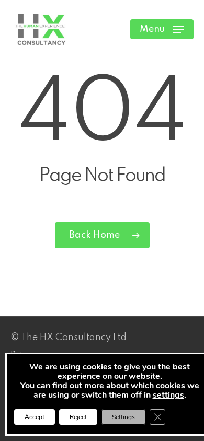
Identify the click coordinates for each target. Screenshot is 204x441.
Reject (78, 417)
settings (168, 395)
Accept (34, 417)
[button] (162, 29)
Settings (123, 417)
